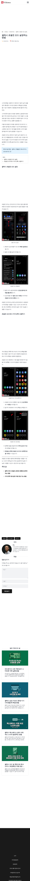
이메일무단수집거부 (15, 872)
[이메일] (7, 549)
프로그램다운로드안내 (15, 868)
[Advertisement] (15, 84)
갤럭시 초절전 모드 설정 (10, 159)
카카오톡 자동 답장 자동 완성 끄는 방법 (15, 476)
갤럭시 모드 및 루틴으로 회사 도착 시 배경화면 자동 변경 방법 (14, 766)
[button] (28, 2)
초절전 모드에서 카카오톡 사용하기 (13, 161)
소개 (15, 855)
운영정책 (15, 864)
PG (13, 545)
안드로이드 (11, 31)
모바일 (6, 31)
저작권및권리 (15, 860)
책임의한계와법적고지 (15, 876)
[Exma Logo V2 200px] (6, 2)
